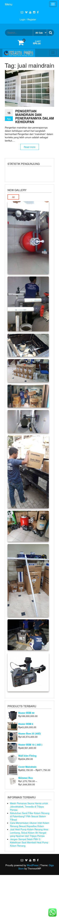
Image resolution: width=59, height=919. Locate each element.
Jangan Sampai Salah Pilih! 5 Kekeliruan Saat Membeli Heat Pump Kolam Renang (29, 842)
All (13, 197)
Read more (29, 147)
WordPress (32, 865)
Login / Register (28, 19)
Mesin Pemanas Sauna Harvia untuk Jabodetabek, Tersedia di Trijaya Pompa (29, 806)
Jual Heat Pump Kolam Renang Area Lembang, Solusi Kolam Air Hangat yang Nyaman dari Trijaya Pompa (29, 832)
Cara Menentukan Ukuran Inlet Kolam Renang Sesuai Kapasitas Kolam (29, 824)
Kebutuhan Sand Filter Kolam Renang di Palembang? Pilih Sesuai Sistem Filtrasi (29, 816)
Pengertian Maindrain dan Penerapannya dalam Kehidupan (34, 116)
